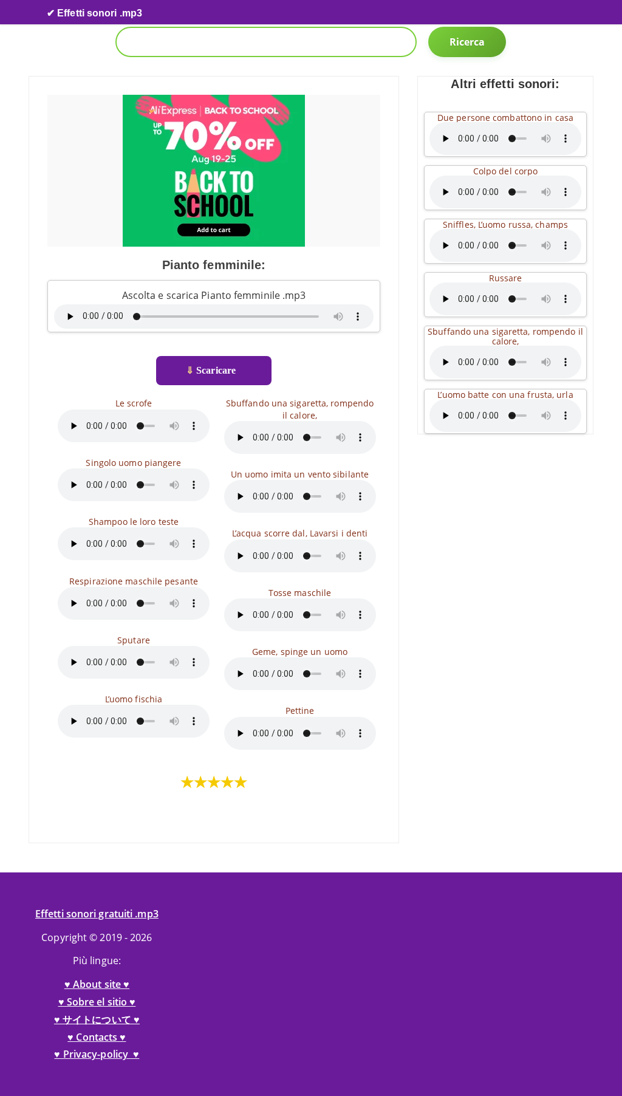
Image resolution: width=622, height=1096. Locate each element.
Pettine (300, 710)
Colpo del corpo (505, 171)
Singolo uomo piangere (133, 462)
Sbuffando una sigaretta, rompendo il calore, (300, 408)
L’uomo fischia (133, 699)
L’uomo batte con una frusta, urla (505, 394)
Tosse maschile (299, 592)
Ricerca (467, 42)
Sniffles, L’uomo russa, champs (505, 224)
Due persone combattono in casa (505, 117)
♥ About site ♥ (96, 984)
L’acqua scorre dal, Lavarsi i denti (300, 533)
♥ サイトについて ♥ (97, 1019)
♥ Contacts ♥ (96, 1037)
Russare (505, 278)
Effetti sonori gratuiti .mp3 (97, 913)
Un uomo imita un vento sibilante (300, 474)
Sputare (133, 640)
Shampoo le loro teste (134, 521)
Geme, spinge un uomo (299, 651)
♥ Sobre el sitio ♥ (97, 1002)
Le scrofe (133, 403)
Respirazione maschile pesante (133, 581)
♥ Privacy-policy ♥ (96, 1054)
